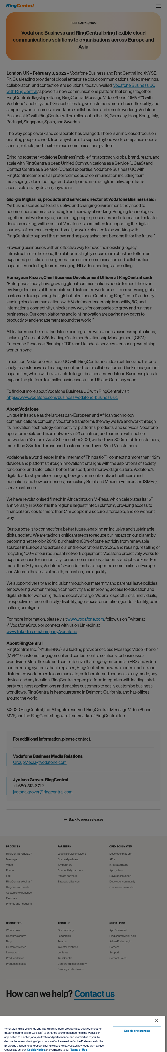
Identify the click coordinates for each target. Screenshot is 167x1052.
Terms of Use (78, 1049)
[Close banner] (156, 1020)
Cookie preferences (137, 1030)
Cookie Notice (36, 1049)
